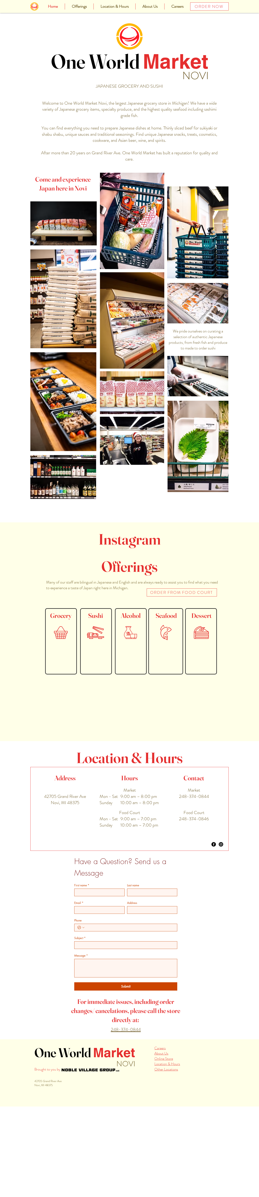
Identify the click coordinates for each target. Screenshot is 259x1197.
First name (81, 925)
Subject (80, 977)
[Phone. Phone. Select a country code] (81, 967)
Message (81, 995)
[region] (61, 681)
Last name (133, 925)
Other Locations (166, 1109)
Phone (78, 960)
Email (78, 942)
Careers (160, 1087)
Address (132, 942)
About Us (161, 1093)
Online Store (163, 1098)
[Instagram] (221, 884)
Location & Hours (167, 1103)
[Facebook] (213, 884)
